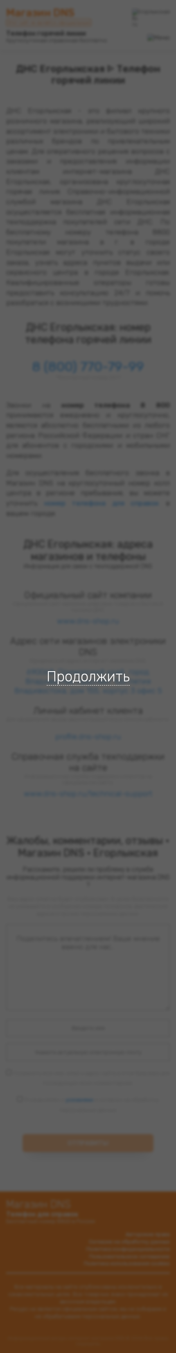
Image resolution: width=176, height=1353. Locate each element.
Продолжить (88, 676)
